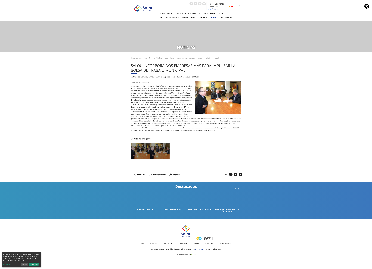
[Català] (229, 6)
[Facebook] (230, 174)
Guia (221, 13)
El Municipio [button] (193, 13)
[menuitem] (229, 6)
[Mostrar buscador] (239, 6)
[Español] (232, 6)
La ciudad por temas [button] (168, 17)
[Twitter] (235, 174)
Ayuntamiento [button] (166, 13)
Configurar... (7, 264)
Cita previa (181, 13)
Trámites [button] (201, 17)
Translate (215, 9)
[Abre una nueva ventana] (191, 3)
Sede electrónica (188, 17)
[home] (143, 8)
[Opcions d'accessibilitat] (366, 6)
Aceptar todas (33, 264)
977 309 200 (199, 249)
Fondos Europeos (210, 13)
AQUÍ (29, 260)
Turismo (213, 17)
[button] (235, 189)
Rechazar (25, 264)
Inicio (145, 58)
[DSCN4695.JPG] (140, 151)
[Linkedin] (240, 174)
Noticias (152, 58)
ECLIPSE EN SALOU (225, 17)
